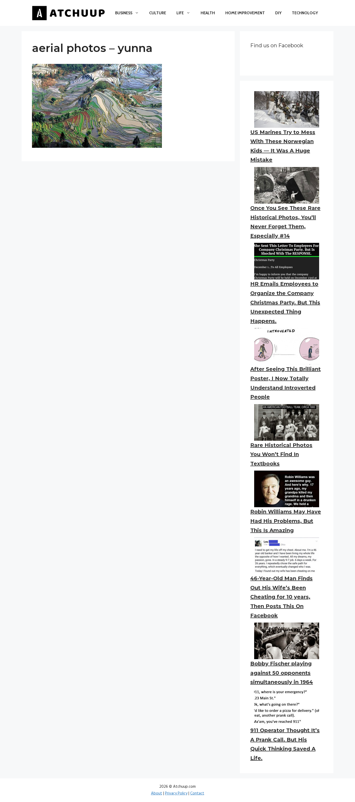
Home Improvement (245, 13)
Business (123, 13)
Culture (157, 13)
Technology (305, 13)
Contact (197, 793)
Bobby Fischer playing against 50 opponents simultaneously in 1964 (281, 672)
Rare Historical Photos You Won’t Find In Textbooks (281, 454)
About (156, 793)
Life (180, 13)
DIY (278, 13)
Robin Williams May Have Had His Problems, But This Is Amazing (285, 521)
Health (208, 13)
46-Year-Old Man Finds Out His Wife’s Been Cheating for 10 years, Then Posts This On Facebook (281, 596)
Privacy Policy (176, 793)
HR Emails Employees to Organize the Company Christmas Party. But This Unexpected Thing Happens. (285, 302)
